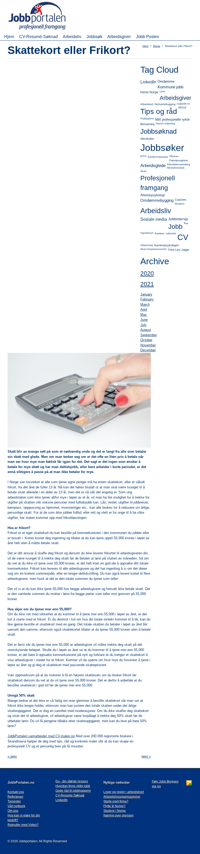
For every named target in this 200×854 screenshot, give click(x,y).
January (146, 294)
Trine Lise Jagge (178, 249)
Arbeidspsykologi (152, 195)
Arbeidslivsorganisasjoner (121, 796)
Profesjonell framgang (157, 183)
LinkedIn (148, 82)
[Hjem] (44, 30)
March (145, 304)
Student (179, 203)
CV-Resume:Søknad (69, 795)
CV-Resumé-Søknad (38, 36)
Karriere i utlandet (165, 233)
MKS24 (182, 107)
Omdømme (166, 81)
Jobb (175, 226)
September (148, 335)
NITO (143, 156)
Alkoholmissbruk (176, 168)
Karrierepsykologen (166, 245)
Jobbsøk (94, 36)
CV (182, 237)
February (147, 299)
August (145, 330)
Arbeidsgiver (119, 36)
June (144, 320)
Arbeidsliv (72, 36)
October (146, 340)
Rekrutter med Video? (23, 825)
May (143, 315)
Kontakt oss (16, 792)
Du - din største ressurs (71, 781)
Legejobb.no (183, 103)
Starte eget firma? (115, 801)
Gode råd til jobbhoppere (73, 790)
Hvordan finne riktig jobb (72, 786)
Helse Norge (149, 92)
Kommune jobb (170, 87)
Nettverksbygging (165, 104)
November (148, 345)
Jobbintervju (178, 219)
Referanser (15, 796)
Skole (143, 171)
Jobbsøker (162, 147)
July (143, 325)
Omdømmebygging (156, 200)
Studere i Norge (114, 811)
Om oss (13, 811)
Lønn (162, 91)
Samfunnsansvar (158, 156)
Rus (186, 223)
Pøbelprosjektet (178, 160)
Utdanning (146, 245)
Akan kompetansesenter (153, 249)
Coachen (180, 199)
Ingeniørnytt (146, 233)
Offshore (174, 156)
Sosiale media (153, 219)
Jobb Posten (147, 36)
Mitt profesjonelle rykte (172, 119)
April (143, 309)
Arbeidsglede (153, 165)
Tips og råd (158, 111)
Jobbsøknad (158, 131)
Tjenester (14, 801)
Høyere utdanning (165, 123)
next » (146, 756)
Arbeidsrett (146, 104)
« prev (12, 756)
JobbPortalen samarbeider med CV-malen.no (41, 736)
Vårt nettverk (16, 806)
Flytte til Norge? (114, 806)
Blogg (156, 46)
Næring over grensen (118, 815)
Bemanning (147, 124)
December (148, 350)
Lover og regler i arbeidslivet (123, 792)
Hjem (9, 36)
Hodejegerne (147, 118)
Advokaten (147, 138)
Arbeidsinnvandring (178, 164)
